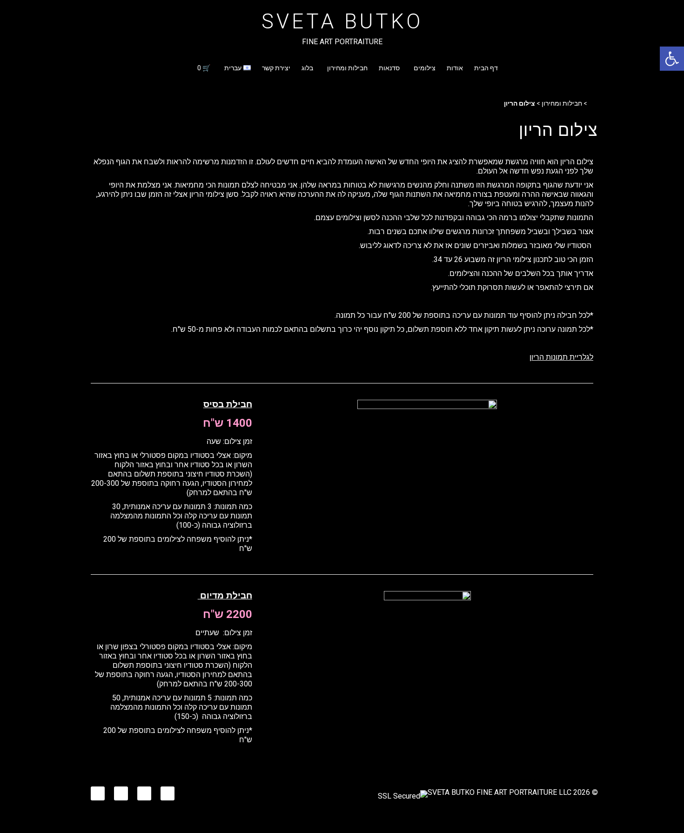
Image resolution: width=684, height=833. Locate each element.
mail (98, 790)
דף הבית (486, 68)
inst (145, 790)
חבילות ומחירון (347, 68)
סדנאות (389, 68)
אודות (455, 68)
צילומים (425, 68)
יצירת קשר (276, 68)
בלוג (307, 68)
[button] (672, 59)
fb (171, 790)
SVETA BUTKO (342, 21)
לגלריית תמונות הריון (561, 357)
